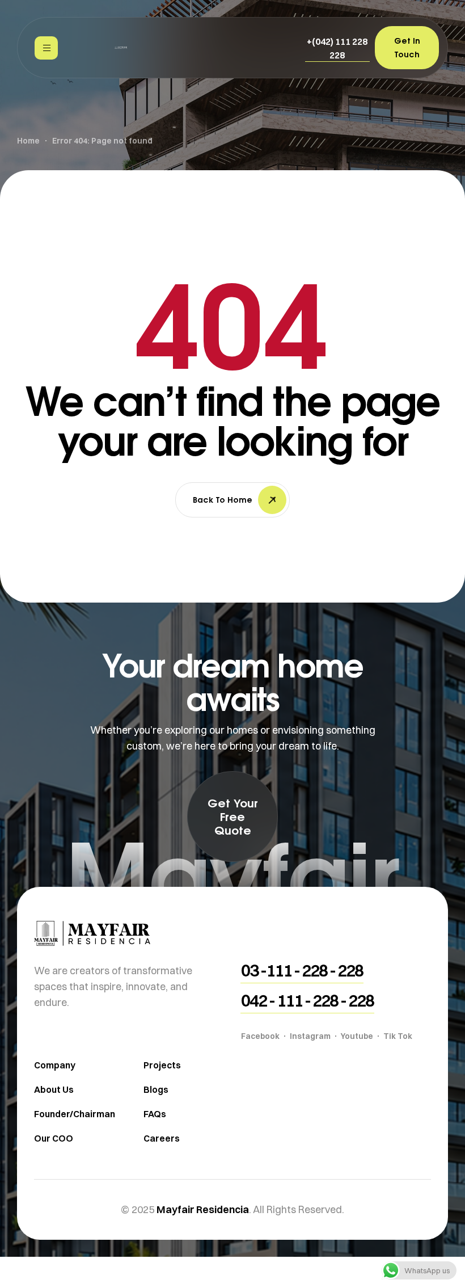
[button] (338, 48)
